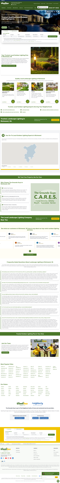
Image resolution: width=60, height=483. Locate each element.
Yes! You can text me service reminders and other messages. (13, 38)
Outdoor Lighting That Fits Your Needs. (8, 65)
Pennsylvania (40, 388)
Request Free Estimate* (43, 7)
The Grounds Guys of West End (16, 443)
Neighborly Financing (37, 3)
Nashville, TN (33, 373)
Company (35, 448)
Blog (35, 7)
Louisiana (17, 390)
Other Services (15, 7)
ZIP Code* (41, 34)
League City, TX (26, 371)
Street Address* (35, 34)
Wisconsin (47, 395)
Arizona (2, 388)
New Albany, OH (33, 375)
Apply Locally (43, 3)
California (2, 391)
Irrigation (33, 91)
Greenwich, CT (18, 376)
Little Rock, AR (25, 375)
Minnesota (17, 395)
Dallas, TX (10, 375)
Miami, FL (32, 368)
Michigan (17, 393)
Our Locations (56, 452)
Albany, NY (3, 366)
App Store (36, 418)
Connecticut (3, 395)
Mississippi (25, 386)
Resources (56, 448)
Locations (7, 443)
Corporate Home (56, 455)
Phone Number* (27, 34)
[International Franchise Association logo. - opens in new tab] (2, 461)
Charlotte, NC (3, 377)
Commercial (9, 7)
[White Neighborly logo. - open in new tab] (3, 0)
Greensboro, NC (18, 374)
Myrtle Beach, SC (33, 371)
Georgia (9, 388)
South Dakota (40, 391)
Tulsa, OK (47, 377)
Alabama (2, 386)
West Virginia (48, 393)
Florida (9, 386)
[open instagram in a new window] (54, 11)
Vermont (47, 388)
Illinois (9, 391)
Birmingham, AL (3, 375)
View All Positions (5, 352)
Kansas (17, 386)
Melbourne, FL (25, 377)
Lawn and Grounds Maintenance (8, 109)
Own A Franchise (36, 455)
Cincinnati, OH (10, 368)
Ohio (31, 393)
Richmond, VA (40, 373)
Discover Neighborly (19, 418)
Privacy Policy (32, 41)
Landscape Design (20, 91)
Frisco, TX (17, 372)
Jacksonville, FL (26, 368)
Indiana (9, 393)
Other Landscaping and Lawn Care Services (10, 112)
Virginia (47, 390)
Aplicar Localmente (49, 3)
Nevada (24, 393)
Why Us (35, 450)
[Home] (1, 443)
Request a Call (51, 434)
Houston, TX (25, 366)
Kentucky (17, 388)
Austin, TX (2, 371)
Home (3, 443)
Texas (39, 395)
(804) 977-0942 (54, 8)
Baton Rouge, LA (4, 373)
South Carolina (40, 390)
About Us (21, 7)
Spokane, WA (48, 371)
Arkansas (2, 390)
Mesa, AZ (32, 366)
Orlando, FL (40, 366)
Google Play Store (44, 418)
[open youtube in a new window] (52, 11)
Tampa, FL (47, 375)
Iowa (9, 395)
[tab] (5, 31)
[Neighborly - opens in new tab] (4, 461)
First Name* (4, 34)
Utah (46, 386)
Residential (3, 7)
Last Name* (12, 34)
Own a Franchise (55, 3)
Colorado (2, 393)
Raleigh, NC (40, 371)
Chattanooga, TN (11, 366)
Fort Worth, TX (18, 369)
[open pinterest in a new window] (56, 11)
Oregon (39, 386)
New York (32, 390)
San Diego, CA (48, 368)
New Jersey (33, 386)
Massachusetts (18, 391)
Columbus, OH (10, 373)
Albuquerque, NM (4, 368)
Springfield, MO (48, 373)
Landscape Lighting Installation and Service (50, 109)
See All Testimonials (30, 254)
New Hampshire (26, 395)
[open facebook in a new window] (47, 11)
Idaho (9, 390)
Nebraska (24, 391)
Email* (19, 34)
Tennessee (40, 393)
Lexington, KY (25, 373)
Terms (29, 41)
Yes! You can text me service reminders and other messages (15, 436)
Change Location (14, 4)
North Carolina (33, 391)
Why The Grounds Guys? (28, 7)
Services (17, 448)
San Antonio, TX (48, 366)
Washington (47, 391)
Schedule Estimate (55, 218)
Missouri (24, 388)
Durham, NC (10, 377)
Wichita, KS (55, 369)
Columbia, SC (10, 371)
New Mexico (33, 388)
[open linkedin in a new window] (58, 11)
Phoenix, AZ (40, 368)
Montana (24, 390)
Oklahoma (32, 395)
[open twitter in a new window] (50, 11)
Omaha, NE (32, 377)
